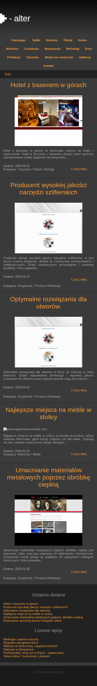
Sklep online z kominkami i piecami (26, 656)
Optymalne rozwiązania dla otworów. (48, 303)
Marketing (72, 48)
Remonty (52, 40)
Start (8, 74)
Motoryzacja (52, 48)
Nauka (82, 40)
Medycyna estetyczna (59, 57)
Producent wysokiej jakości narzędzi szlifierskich (48, 189)
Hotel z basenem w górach (48, 84)
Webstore (12, 48)
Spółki (36, 40)
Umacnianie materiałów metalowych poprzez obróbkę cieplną (48, 477)
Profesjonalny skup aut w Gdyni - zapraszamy (33, 653)
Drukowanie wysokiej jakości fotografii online (32, 620)
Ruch (88, 48)
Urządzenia (31, 48)
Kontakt (49, 65)
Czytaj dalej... (80, 169)
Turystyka (32, 57)
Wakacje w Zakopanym (18, 649)
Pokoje (68, 40)
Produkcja (13, 57)
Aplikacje (85, 57)
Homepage (18, 40)
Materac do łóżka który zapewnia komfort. (30, 646)
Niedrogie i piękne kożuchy (21, 639)
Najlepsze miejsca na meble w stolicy (48, 413)
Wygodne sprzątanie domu (20, 642)
